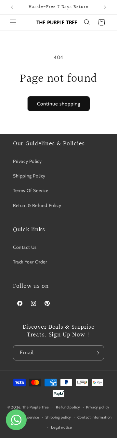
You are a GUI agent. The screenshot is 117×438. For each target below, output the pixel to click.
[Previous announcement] (12, 7)
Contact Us (25, 247)
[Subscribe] (96, 352)
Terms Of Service (30, 190)
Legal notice (61, 427)
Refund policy (68, 407)
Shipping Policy (29, 176)
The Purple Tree (35, 407)
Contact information (94, 417)
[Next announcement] (105, 7)
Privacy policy (98, 407)
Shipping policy (59, 417)
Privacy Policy (27, 161)
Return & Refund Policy (37, 205)
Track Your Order (30, 262)
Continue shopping (58, 104)
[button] (13, 22)
